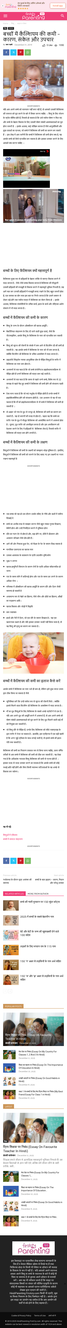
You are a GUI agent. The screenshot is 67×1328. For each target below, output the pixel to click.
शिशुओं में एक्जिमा (10, 835)
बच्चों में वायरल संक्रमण (13, 839)
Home (5, 23)
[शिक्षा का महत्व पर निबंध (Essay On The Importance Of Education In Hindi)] (9, 1068)
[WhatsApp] (28, 52)
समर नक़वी (9, 45)
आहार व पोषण (21, 23)
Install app (58, 5)
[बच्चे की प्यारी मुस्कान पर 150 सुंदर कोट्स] (11, 905)
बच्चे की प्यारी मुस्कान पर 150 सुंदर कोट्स (40, 901)
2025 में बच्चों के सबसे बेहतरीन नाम (37, 916)
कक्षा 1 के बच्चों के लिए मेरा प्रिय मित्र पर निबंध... (39, 1217)
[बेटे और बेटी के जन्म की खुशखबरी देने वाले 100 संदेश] (11, 935)
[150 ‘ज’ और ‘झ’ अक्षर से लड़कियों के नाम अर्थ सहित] (11, 979)
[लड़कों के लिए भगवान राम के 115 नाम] (11, 950)
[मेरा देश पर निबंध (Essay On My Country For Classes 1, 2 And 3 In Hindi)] (9, 1054)
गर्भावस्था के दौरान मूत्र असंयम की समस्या (17, 881)
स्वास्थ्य (11, 28)
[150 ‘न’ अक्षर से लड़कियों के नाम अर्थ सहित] (11, 965)
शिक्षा (5, 1141)
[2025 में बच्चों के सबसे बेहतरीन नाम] (11, 920)
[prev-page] (5, 991)
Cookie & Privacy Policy (21, 1316)
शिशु (12, 23)
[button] (5, 16)
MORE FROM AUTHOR (38, 894)
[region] (33, 244)
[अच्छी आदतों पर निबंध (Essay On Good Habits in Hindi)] (9, 1081)
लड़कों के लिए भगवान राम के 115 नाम (38, 946)
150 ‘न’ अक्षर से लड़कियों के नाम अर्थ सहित (40, 961)
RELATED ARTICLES (14, 894)
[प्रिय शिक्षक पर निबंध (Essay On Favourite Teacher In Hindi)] (33, 1029)
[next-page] (10, 991)
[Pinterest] (20, 52)
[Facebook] (6, 52)
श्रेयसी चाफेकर (11, 1043)
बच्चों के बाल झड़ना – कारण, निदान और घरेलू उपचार (49, 881)
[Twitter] (13, 52)
